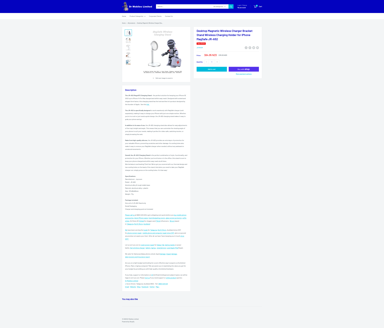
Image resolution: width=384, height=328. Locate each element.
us (134, 215)
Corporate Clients (155, 16)
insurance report (144, 257)
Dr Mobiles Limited (131, 281)
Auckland (147, 224)
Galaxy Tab (160, 245)
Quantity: (200, 62)
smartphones (161, 248)
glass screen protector (174, 218)
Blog (138, 287)
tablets (148, 248)
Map (157, 287)
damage (163, 254)
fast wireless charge (137, 248)
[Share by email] (257, 47)
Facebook (145, 287)
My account (242, 7)
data (126, 257)
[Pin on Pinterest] (249, 47)
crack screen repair (147, 245)
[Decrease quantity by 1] (206, 62)
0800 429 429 (163, 284)
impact (168, 254)
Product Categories (136, 16)
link (148, 104)
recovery (131, 257)
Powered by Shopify (128, 321)
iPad (176, 248)
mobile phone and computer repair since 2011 (158, 233)
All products (131, 23)
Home (124, 16)
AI (152, 275)
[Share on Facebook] (246, 47)
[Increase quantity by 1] (217, 62)
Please (127, 215)
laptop (153, 248)
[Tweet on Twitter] (253, 47)
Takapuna (130, 224)
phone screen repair (134, 233)
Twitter (152, 287)
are (173, 221)
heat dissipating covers (157, 218)
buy (175, 215)
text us (147, 278)
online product (171, 278)
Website (133, 287)
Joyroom (200, 47)
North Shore (138, 224)
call (131, 215)
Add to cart (212, 69)
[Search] (231, 6)
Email (127, 287)
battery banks (170, 245)
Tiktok (158, 221)
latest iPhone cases (141, 218)
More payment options (244, 74)
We (171, 221)
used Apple (171, 248)
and (136, 257)
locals (146, 230)
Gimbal (141, 221)
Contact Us (169, 16)
